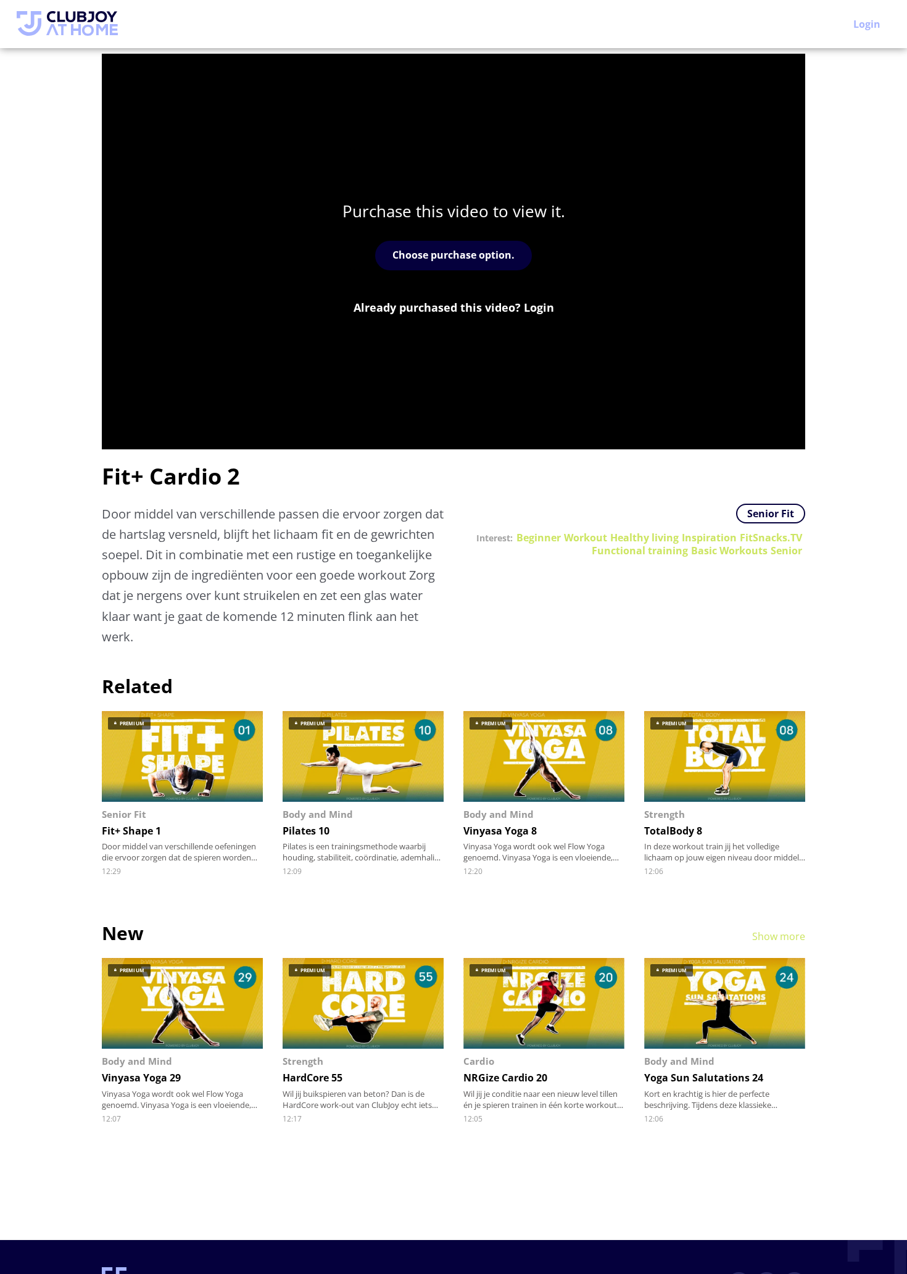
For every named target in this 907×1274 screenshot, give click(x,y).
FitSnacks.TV (771, 537)
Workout (585, 537)
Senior (786, 550)
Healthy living (644, 537)
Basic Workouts (729, 550)
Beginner (538, 537)
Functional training (640, 550)
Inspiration (709, 537)
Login (866, 24)
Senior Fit (770, 513)
